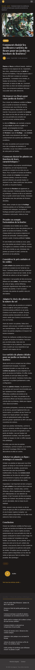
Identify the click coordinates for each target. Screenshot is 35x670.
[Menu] (31, 1)
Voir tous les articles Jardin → (12, 582)
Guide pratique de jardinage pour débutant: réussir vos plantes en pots (17, 648)
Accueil (4, 6)
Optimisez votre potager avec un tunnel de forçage (16, 637)
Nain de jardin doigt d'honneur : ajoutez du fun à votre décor (16, 603)
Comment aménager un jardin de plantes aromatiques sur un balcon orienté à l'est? (16, 614)
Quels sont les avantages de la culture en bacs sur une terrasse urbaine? (17, 620)
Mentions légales (14, 661)
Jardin (8, 6)
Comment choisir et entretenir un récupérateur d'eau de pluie (14, 626)
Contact (23, 661)
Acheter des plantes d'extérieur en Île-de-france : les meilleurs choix (16, 643)
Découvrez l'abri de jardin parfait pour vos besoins (16, 609)
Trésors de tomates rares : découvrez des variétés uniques (16, 631)
